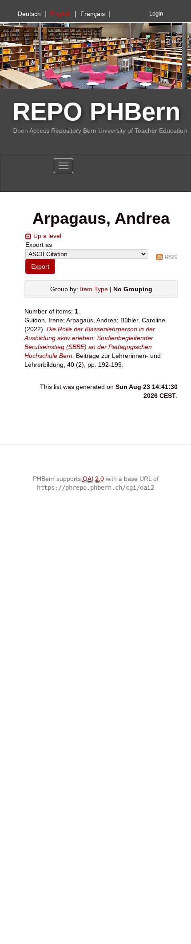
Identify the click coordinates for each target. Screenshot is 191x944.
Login (156, 14)
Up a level (47, 235)
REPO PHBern (96, 112)
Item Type (94, 289)
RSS (170, 257)
